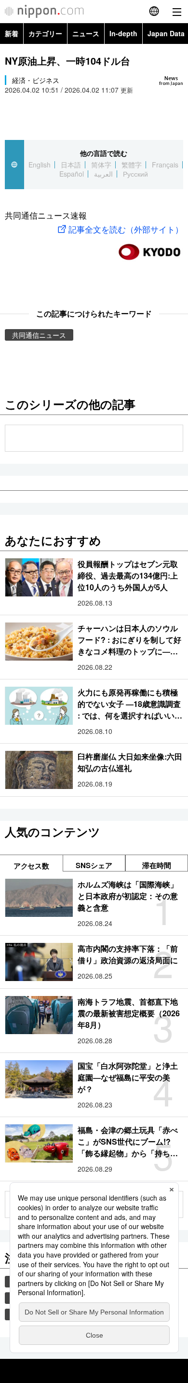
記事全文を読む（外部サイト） (125, 229)
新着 (11, 33)
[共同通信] (149, 248)
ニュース (85, 33)
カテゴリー (45, 33)
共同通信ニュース (39, 335)
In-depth (123, 33)
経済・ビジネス (35, 80)
